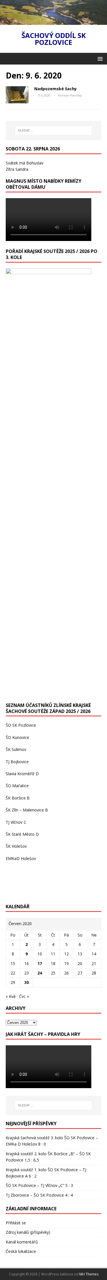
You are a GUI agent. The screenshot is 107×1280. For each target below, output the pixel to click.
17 (39, 963)
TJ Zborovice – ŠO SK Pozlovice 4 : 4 (39, 1195)
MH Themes (88, 1274)
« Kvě (11, 996)
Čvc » (24, 996)
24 (39, 973)
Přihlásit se (16, 1222)
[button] (99, 58)
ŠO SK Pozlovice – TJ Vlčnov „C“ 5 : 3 (39, 1185)
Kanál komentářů (22, 1242)
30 (26, 982)
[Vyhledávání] (54, 130)
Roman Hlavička (70, 95)
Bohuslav (34, 163)
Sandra (21, 169)
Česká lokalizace (21, 1251)
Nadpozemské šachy (55, 88)
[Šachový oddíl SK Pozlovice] (53, 21)
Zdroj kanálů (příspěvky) (28, 1232)
